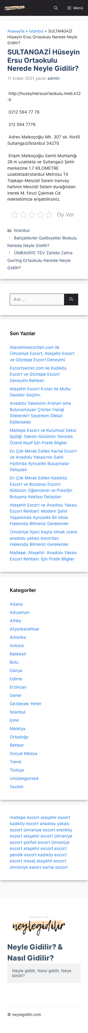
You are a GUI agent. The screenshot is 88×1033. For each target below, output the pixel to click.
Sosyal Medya (23, 753)
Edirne (16, 678)
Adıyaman (20, 612)
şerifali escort (36, 842)
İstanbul (22, 230)
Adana (16, 604)
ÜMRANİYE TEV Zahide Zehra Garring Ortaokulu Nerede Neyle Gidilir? (40, 260)
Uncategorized (24, 778)
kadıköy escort (24, 823)
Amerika (18, 637)
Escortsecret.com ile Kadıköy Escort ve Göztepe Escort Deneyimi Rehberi (38, 374)
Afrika (15, 620)
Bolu (14, 662)
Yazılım (16, 786)
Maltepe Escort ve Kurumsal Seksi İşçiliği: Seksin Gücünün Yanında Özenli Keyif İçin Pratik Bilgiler (43, 436)
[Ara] (71, 299)
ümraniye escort (39, 829)
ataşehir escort (55, 817)
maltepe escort (24, 817)
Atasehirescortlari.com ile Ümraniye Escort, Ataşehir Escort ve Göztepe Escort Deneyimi (42, 353)
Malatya (17, 728)
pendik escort (23, 854)
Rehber (17, 745)
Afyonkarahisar (24, 629)
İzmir (14, 720)
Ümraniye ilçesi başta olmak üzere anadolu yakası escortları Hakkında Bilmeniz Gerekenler (43, 538)
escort (60, 848)
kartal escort (55, 867)
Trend (15, 761)
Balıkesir (18, 653)
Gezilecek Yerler (25, 703)
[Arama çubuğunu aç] (56, 8)
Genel (15, 695)
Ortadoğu (19, 736)
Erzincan (18, 687)
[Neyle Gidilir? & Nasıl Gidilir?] (14, 8)
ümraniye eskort (26, 867)
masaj (29, 860)
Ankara (17, 645)
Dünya (16, 670)
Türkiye (17, 770)
